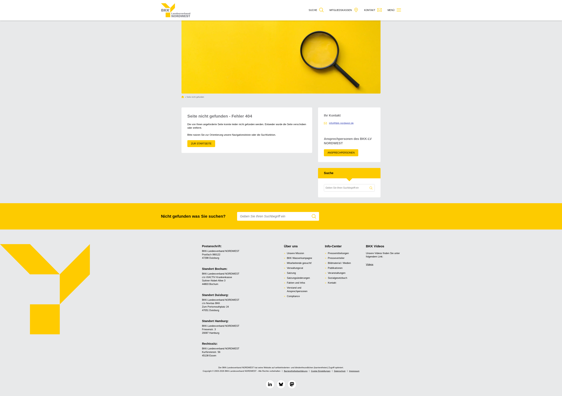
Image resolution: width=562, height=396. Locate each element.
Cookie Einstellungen (320, 371)
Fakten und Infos (296, 282)
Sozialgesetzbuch (337, 278)
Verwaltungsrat (295, 268)
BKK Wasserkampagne (299, 258)
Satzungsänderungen (298, 278)
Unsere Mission (295, 253)
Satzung (291, 273)
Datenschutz (340, 371)
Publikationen (335, 268)
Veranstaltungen (336, 273)
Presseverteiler (336, 258)
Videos (369, 264)
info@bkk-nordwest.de (341, 123)
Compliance (293, 296)
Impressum (354, 371)
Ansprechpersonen (341, 152)
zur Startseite (201, 143)
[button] (316, 10)
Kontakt (332, 282)
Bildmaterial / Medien (339, 263)
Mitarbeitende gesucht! (299, 263)
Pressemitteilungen (338, 253)
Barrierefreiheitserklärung (295, 371)
